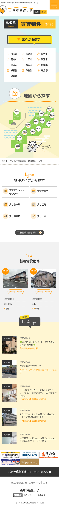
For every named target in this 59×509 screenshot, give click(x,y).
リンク (45, 483)
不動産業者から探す (27, 232)
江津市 (44, 59)
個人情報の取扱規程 (19, 483)
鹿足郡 (44, 70)
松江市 (14, 54)
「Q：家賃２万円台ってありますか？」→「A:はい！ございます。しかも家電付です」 (38, 393)
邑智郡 (29, 70)
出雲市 (44, 54)
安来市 (29, 54)
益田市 (29, 65)
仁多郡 (44, 65)
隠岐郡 (14, 76)
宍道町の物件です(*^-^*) (30, 366)
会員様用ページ (35, 483)
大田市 (29, 59)
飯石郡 (14, 70)
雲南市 (14, 59)
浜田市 (14, 65)
